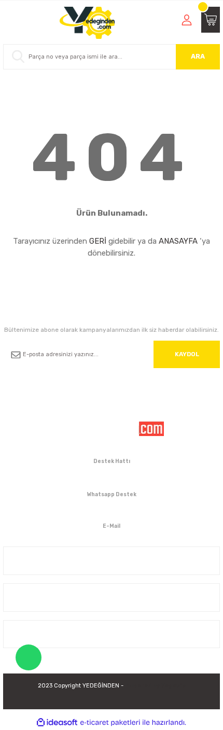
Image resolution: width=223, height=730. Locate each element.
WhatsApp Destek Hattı (28, 657)
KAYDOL (187, 354)
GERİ (97, 241)
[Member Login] (186, 20)
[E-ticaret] (110, 722)
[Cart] (210, 20)
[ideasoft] (57, 722)
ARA (198, 56)
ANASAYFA (178, 241)
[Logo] (87, 23)
